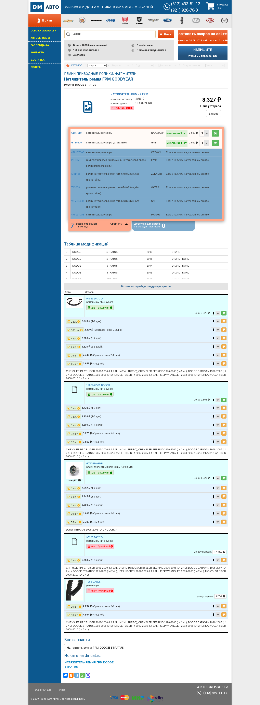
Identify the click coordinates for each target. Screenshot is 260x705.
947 (218, 596)
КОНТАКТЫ (37, 52)
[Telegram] (76, 675)
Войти (47, 20)
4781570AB (77, 152)
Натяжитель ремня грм (129, 94)
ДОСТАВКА (37, 59)
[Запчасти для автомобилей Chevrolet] (68, 20)
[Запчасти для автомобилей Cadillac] (82, 20)
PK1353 (75, 160)
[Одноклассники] (71, 675)
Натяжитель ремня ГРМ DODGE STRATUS (95, 647)
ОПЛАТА (35, 67)
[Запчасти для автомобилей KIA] (210, 20)
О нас (62, 689)
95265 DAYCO (94, 537)
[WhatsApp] (82, 675)
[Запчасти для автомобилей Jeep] (111, 20)
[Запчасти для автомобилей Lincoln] (182, 20)
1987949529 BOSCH (98, 385)
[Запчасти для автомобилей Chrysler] (153, 20)
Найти (167, 34)
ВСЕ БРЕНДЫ (43, 689)
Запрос (213, 113)
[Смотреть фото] (74, 302)
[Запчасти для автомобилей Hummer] (96, 20)
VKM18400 (77, 201)
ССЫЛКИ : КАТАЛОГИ (43, 30)
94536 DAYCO (94, 298)
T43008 (75, 187)
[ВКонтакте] (65, 675)
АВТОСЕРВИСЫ (40, 38)
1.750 (216, 552)
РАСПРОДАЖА (39, 45)
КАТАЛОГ (76, 65)
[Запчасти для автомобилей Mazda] (224, 20)
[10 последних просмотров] (68, 65)
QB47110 (76, 132)
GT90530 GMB (94, 463)
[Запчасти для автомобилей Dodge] (125, 20)
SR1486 (75, 173)
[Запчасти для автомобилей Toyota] (196, 20)
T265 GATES (93, 581)
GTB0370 (76, 142)
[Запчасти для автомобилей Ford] (167, 20)
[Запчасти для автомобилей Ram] (139, 20)
